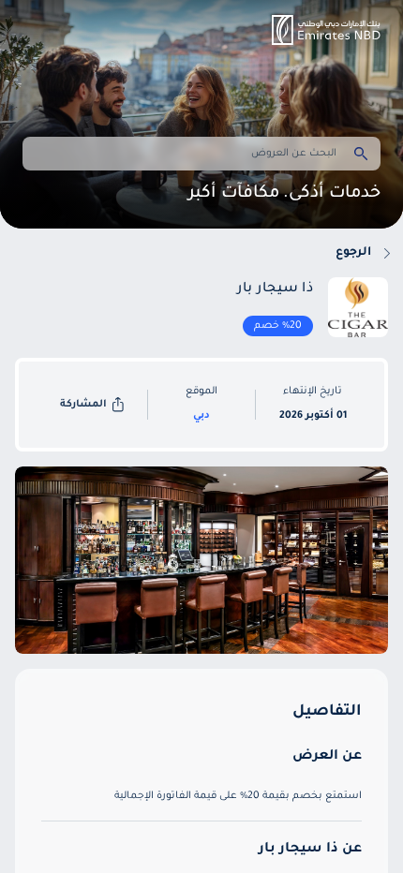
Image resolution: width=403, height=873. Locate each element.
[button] (326, 30)
